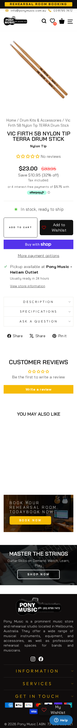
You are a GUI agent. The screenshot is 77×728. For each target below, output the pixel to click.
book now (30, 520)
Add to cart (23, 481)
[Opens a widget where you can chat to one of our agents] (61, 720)
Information (37, 671)
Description (38, 302)
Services (37, 683)
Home (11, 120)
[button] (28, 156)
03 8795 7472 (63, 10)
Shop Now (38, 574)
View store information (27, 286)
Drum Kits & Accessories (40, 120)
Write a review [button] (38, 389)
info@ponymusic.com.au (28, 10)
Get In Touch (37, 696)
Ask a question (38, 321)
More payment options (38, 255)
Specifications (38, 311)
